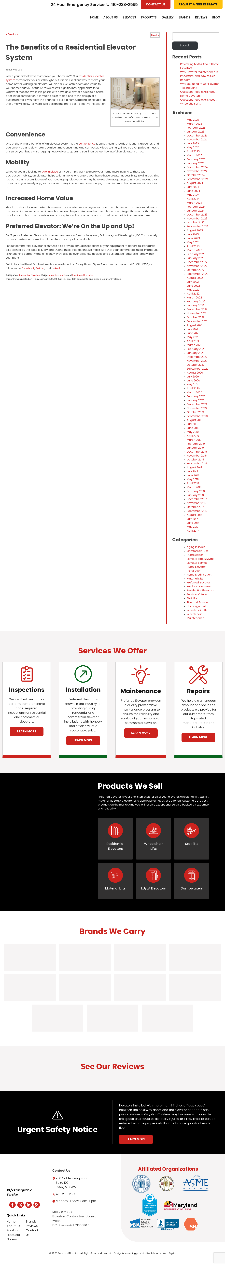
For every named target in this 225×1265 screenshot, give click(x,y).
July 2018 (192, 471)
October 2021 (195, 317)
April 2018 (193, 483)
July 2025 (193, 143)
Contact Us (156, 4)
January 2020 (195, 400)
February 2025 (196, 159)
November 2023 (197, 218)
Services (129, 17)
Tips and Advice (197, 602)
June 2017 (193, 523)
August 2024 (195, 183)
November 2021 (197, 313)
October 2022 (195, 270)
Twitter (39, 268)
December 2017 (197, 499)
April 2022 (193, 293)
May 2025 (193, 147)
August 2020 (195, 372)
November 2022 (197, 266)
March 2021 (194, 345)
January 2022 (195, 305)
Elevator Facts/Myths (200, 559)
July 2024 (193, 187)
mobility (62, 275)
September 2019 (197, 416)
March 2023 (194, 250)
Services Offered (197, 594)
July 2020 (193, 376)
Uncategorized (196, 606)
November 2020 (197, 361)
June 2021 (193, 333)
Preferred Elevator (198, 582)
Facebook (27, 268)
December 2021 (197, 309)
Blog (216, 17)
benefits (52, 275)
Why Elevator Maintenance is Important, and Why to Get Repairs (199, 76)
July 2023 (193, 234)
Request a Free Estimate (198, 4)
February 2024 (196, 206)
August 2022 (195, 278)
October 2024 (196, 175)
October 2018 (195, 459)
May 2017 (192, 526)
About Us (110, 17)
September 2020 (197, 368)
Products (149, 17)
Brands (184, 17)
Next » (155, 35)
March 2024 (194, 203)
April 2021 (193, 341)
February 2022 (196, 301)
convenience (87, 143)
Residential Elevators (30, 275)
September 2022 (197, 274)
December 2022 (197, 262)
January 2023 (195, 258)
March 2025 (194, 155)
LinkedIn (56, 268)
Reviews (201, 17)
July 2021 (192, 329)
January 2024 (195, 210)
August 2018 (194, 467)
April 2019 (193, 436)
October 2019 (195, 412)
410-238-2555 (124, 5)
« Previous (12, 34)
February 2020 (196, 396)
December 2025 (197, 135)
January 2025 (195, 163)
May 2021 (192, 337)
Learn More (26, 731)
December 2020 (197, 357)
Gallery (168, 17)
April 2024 (193, 199)
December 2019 (197, 404)
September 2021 (197, 321)
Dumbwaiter (195, 555)
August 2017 (194, 515)
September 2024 (197, 179)
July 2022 (193, 282)
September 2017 (197, 511)
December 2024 (197, 167)
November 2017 (197, 503)
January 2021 (195, 353)
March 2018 (194, 487)
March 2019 (194, 440)
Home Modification (199, 574)
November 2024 (197, 171)
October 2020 (196, 364)
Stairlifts (192, 598)
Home (94, 17)
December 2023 (197, 214)
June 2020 (193, 380)
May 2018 (193, 479)
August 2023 (195, 230)
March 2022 (194, 297)
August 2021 (194, 325)
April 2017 (193, 530)
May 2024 (193, 195)
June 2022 (193, 285)
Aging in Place (196, 547)
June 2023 (193, 238)
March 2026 (194, 123)
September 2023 (197, 226)
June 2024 (193, 191)
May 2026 (193, 120)
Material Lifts (195, 578)
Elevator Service (197, 563)
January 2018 (195, 495)
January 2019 (195, 447)
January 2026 (195, 131)
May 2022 (193, 289)
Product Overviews (199, 586)
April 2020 (193, 388)
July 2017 (192, 519)
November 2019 (197, 408)
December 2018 (197, 451)
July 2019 (192, 424)
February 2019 (196, 444)
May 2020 (193, 384)
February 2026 (196, 127)
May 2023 (193, 242)
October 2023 (195, 222)
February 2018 (196, 491)
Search (185, 45)
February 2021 (196, 349)
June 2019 (193, 428)
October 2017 (195, 507)
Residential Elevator (82, 275)
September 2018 (197, 463)
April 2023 (193, 246)
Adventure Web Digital (163, 1253)
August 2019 (194, 420)
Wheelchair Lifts (197, 610)
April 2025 (193, 151)
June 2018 (193, 475)
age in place (50, 171)
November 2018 (197, 455)
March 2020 (194, 392)
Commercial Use (198, 551)
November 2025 (197, 139)
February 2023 (196, 254)
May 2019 (193, 432)
